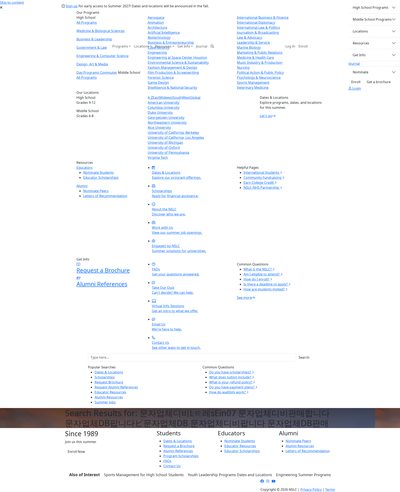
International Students (262, 172)
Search (304, 357)
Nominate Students (98, 172)
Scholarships (105, 377)
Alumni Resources (109, 397)
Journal (201, 46)
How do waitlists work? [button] (227, 392)
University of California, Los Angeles (176, 137)
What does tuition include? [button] (230, 377)
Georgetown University (166, 117)
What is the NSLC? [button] (258, 269)
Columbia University (163, 107)
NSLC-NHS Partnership (262, 187)
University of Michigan (165, 142)
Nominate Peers (96, 191)
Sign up (72, 6)
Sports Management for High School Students (144, 474)
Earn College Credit (259, 182)
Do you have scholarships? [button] (230, 372)
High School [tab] (85, 100)
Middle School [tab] (87, 113)
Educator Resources (110, 392)
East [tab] (156, 97)
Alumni (82, 186)
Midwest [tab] (166, 97)
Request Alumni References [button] (116, 387)
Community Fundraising (263, 177)
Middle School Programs (372, 19)
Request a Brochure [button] (179, 446)
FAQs (167, 461)
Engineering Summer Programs (303, 474)
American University (163, 102)
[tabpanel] (200, 130)
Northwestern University (167, 122)
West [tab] (186, 97)
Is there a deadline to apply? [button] (266, 284)
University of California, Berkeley (173, 132)
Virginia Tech (158, 157)
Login (356, 88)
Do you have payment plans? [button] (232, 387)
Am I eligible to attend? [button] (262, 274)
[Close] (395, 6)
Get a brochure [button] (379, 82)
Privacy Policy (311, 489)
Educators (84, 167)
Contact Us (172, 466)
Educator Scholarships (101, 177)
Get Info (359, 55)
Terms (330, 489)
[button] (290, 46)
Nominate (360, 72)
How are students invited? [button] (264, 289)
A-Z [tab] (150, 97)
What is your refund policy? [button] (231, 382)
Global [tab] (195, 97)
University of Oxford (164, 147)
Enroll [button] (303, 46)
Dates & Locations (109, 372)
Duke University (160, 112)
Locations (360, 31)
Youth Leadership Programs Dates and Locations (230, 474)
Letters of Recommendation (105, 196)
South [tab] (177, 97)
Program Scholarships (181, 456)
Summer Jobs (105, 402)
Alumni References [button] (178, 451)
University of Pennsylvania (168, 152)
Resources (361, 43)
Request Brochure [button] (109, 382)
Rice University (159, 127)
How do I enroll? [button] (257, 279)
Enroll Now (76, 451)
